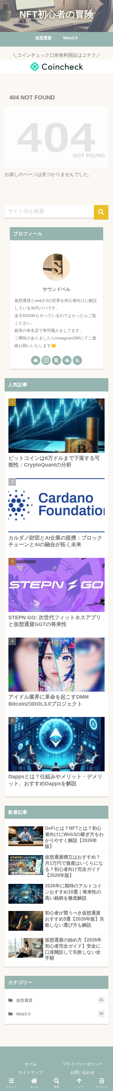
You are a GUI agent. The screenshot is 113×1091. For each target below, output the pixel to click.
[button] (101, 212)
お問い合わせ (82, 1072)
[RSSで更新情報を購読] (77, 360)
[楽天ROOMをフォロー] (56, 360)
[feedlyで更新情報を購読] (67, 360)
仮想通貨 (59, 1000)
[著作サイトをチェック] (35, 360)
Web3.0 (59, 1014)
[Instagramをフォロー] (46, 360)
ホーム (31, 1064)
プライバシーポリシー (82, 1064)
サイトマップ (31, 1072)
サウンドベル (56, 289)
